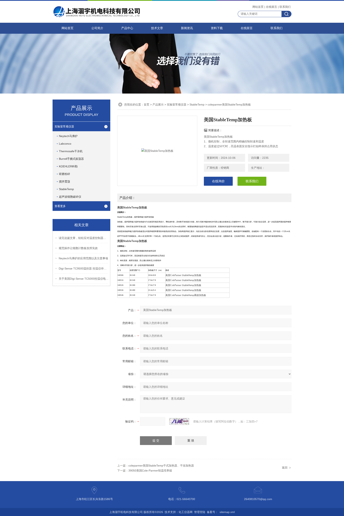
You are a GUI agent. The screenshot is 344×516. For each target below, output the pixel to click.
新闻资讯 (187, 28)
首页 (146, 104)
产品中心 (127, 28)
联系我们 (285, 6)
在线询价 (218, 181)
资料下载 (217, 28)
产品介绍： (127, 197)
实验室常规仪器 (64, 126)
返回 (284, 467)
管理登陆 (199, 512)
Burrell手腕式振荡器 (71, 158)
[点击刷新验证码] (179, 421)
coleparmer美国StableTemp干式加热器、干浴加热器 (161, 465)
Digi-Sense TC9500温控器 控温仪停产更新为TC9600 (83, 268)
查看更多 (60, 206)
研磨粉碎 (64, 174)
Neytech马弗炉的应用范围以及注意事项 (83, 258)
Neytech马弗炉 (68, 136)
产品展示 (158, 104)
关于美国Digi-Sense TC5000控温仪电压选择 (83, 278)
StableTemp (66, 189)
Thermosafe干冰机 (71, 151)
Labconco (65, 143)
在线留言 (271, 6)
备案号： (212, 512)
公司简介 (97, 28)
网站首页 (258, 6)
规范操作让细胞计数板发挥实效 (78, 248)
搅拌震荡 (64, 181)
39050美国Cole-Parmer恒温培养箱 (150, 470)
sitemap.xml (227, 512)
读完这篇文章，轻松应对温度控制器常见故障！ (83, 238)
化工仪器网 (186, 512)
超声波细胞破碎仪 (70, 196)
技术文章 (157, 28)
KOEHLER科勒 (68, 166)
